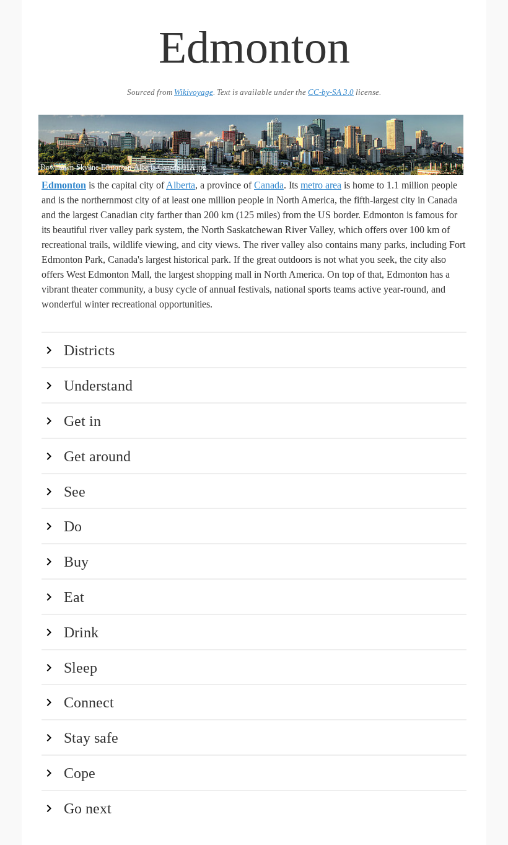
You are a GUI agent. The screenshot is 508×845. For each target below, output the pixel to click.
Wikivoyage (193, 92)
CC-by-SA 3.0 (331, 92)
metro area (320, 185)
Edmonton (64, 185)
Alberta (180, 185)
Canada (269, 185)
